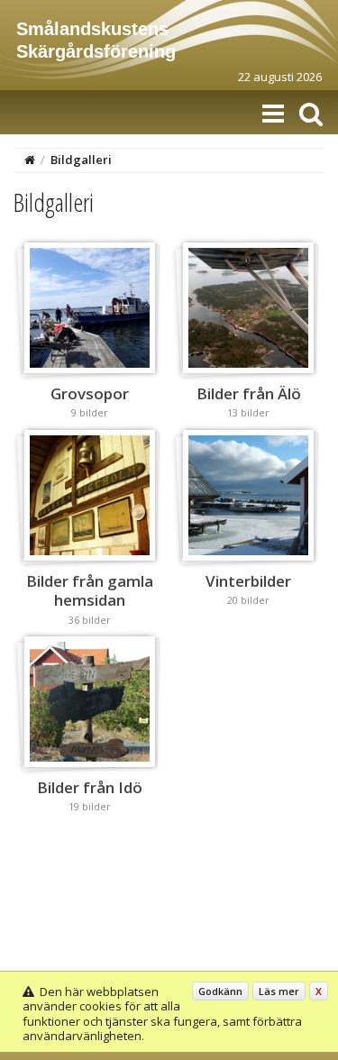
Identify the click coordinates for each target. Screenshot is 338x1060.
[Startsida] (29, 159)
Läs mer (279, 991)
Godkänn (220, 991)
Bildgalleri (81, 159)
